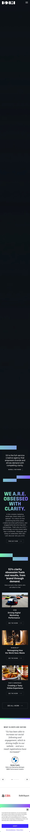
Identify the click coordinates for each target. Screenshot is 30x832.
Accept (15, 826)
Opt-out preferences (11, 829)
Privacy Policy (19, 829)
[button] (27, 809)
